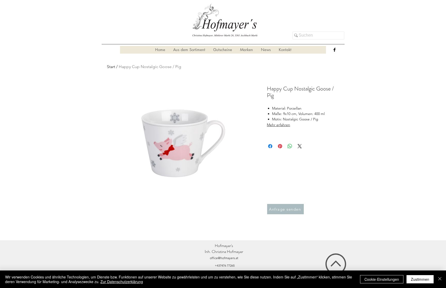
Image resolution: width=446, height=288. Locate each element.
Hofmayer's (224, 246)
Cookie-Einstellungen (381, 279)
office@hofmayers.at (224, 258)
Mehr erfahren (278, 124)
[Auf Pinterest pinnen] (280, 146)
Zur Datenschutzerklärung (121, 281)
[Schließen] (440, 279)
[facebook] (334, 49)
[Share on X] (300, 146)
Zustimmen (420, 279)
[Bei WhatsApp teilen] (290, 146)
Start (111, 66)
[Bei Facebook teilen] (270, 146)
